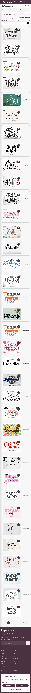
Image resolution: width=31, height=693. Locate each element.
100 (22, 622)
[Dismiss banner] (28, 2)
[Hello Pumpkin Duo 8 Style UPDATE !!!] (12, 331)
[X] (9, 634)
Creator (14, 653)
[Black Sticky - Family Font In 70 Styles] (12, 50)
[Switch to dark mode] (25, 6)
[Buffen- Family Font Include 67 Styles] (12, 182)
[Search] (20, 10)
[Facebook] (4, 634)
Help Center (15, 663)
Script (6, 14)
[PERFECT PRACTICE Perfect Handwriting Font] (12, 594)
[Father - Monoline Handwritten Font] (12, 545)
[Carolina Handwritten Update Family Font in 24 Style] (12, 116)
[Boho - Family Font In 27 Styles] (12, 446)
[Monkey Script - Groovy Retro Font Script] (12, 430)
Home (2, 14)
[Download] (15, 30)
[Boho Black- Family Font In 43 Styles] (12, 133)
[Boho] (12, 529)
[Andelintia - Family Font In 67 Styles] (12, 265)
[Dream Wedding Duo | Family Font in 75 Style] (12, 479)
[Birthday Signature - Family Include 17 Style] (12, 463)
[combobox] (10, 10)
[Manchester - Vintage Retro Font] (12, 380)
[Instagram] (2, 634)
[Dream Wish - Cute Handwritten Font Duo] (12, 512)
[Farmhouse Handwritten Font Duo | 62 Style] (12, 413)
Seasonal (3, 661)
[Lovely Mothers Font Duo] (12, 232)
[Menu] (27, 6)
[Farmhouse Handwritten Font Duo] (12, 562)
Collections (3, 666)
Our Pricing (15, 650)
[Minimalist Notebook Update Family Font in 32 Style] (12, 34)
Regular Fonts (4, 656)
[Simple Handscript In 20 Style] (12, 149)
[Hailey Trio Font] (12, 281)
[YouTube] (12, 634)
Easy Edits (15, 656)
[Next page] (25, 622)
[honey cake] (12, 611)
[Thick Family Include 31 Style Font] (12, 83)
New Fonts (3, 653)
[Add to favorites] (18, 30)
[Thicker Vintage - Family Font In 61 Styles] (12, 199)
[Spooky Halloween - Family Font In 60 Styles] (12, 166)
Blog (14, 661)
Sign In (14, 673)
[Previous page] (4, 622)
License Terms (4, 673)
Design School (16, 658)
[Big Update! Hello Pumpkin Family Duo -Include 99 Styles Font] (12, 298)
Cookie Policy (9, 682)
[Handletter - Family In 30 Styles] (12, 364)
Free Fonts (3, 650)
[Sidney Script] (12, 100)
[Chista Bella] (12, 215)
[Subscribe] (26, 643)
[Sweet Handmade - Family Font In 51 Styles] (12, 397)
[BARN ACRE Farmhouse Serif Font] (12, 496)
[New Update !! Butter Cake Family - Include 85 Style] (12, 67)
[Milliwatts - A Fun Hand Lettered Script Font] (12, 314)
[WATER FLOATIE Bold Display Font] (12, 578)
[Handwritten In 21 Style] (12, 248)
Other (2, 663)
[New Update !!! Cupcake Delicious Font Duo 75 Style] (12, 347)
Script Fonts (4, 658)
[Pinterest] (7, 634)
